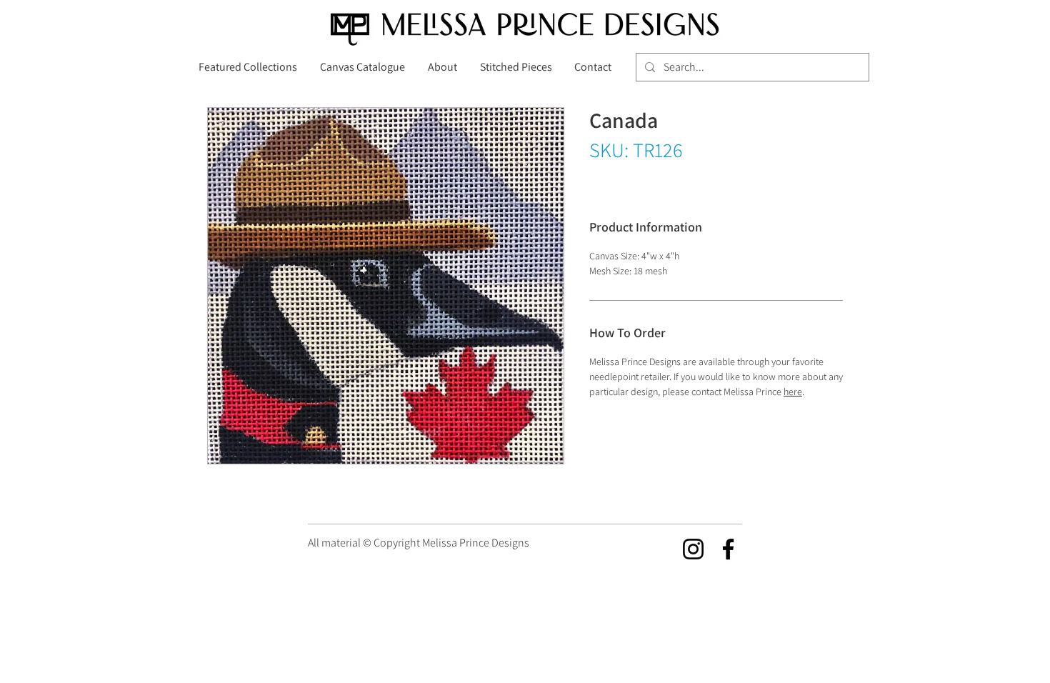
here (793, 391)
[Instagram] (693, 549)
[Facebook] (728, 549)
